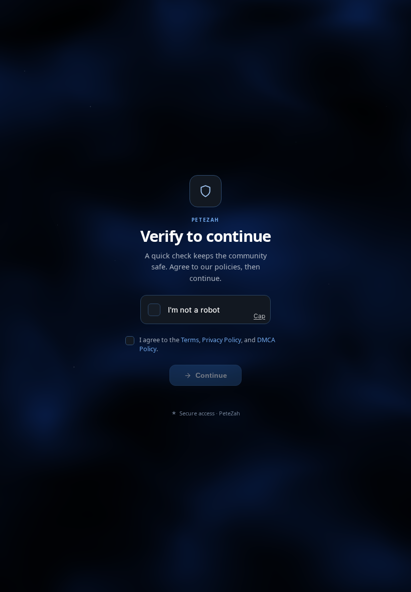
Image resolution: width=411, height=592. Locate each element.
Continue (211, 375)
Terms (190, 340)
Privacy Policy (221, 340)
